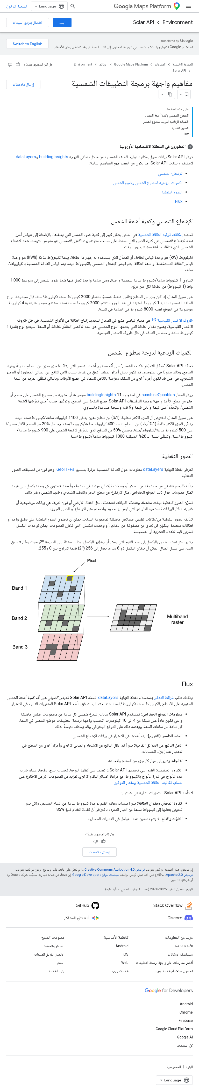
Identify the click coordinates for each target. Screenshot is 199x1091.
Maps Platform (152, 6)
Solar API (143, 22)
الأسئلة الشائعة (184, 946)
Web (125, 962)
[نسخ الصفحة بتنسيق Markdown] (170, 94)
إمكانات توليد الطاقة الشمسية (160, 234)
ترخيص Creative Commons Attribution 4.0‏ (114, 869)
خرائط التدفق (164, 697)
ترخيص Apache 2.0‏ (179, 875)
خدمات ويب (120, 971)
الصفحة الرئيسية (182, 64)
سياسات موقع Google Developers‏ (95, 875)
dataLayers (26, 156)
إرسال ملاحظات (23, 84)
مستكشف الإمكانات (180, 954)
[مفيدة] (18, 64)
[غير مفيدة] (10, 64)
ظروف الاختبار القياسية (175, 320)
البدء (62, 22)
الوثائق (103, 64)
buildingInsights (53, 156)
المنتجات (160, 64)
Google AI (185, 1037)
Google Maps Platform (131, 64)
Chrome (186, 1012)
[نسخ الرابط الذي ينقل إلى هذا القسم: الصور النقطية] (157, 456)
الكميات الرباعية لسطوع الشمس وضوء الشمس (147, 182)
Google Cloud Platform (174, 1029)
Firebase (186, 1020)
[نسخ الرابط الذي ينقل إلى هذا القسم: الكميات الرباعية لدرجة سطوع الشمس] (102, 353)
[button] (156, 146)
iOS (126, 954)
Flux (178, 201)
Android (122, 946)
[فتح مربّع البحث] (73, 6)
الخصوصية (174, 1067)
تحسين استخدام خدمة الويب (173, 971)
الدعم (60, 962)
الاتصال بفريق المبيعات (27, 22)
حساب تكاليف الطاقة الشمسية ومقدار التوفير (148, 782)
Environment (177, 22)
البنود (189, 1067)
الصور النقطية (171, 192)
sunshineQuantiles (158, 394)
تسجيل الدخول (16, 6)
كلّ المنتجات (185, 1045)
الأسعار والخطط (54, 946)
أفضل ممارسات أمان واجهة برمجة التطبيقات (164, 962)
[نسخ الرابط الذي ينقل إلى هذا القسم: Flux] (176, 684)
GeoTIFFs (65, 469)
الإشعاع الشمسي (170, 173)
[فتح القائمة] (188, 6)
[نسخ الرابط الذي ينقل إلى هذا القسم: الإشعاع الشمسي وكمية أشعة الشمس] (106, 222)
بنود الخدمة (56, 971)
